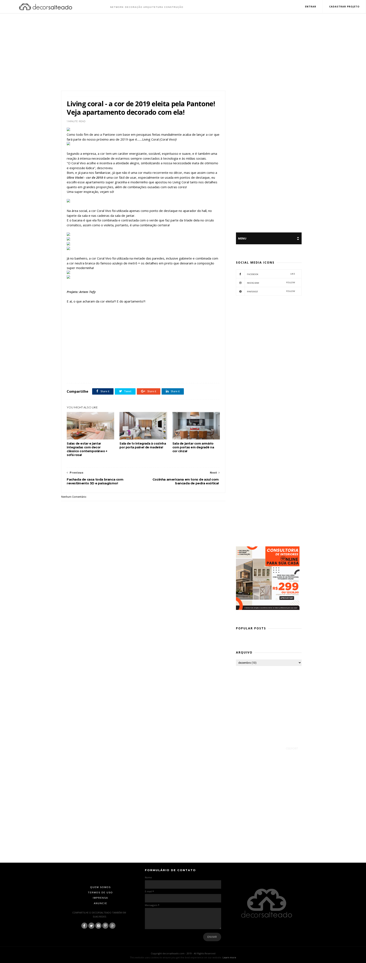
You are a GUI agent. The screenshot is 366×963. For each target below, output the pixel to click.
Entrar (310, 6)
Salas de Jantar (170, 373)
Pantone (146, 373)
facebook (271, 274)
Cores (110, 373)
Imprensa (100, 898)
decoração (133, 373)
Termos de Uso (100, 892)
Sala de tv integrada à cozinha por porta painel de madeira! (142, 445)
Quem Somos (100, 887)
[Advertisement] (183, 52)
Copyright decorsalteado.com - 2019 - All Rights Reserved (183, 953)
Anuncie (100, 903)
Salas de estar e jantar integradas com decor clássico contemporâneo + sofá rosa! (87, 449)
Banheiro (98, 373)
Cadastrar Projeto (344, 6)
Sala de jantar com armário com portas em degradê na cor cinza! (193, 447)
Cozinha (121, 373)
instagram (271, 282)
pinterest (271, 291)
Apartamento (84, 373)
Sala (157, 373)
